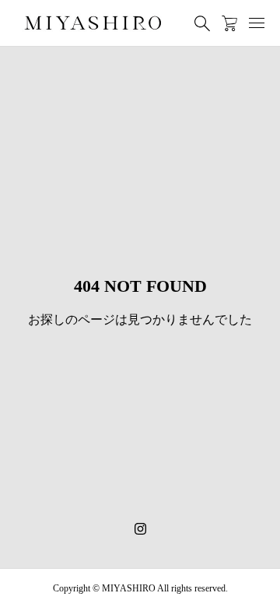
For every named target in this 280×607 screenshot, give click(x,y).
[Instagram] (140, 529)
